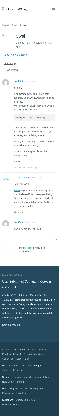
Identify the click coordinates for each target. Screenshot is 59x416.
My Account (25, 365)
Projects (14, 388)
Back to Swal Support (16, 55)
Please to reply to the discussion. (32, 249)
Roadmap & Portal (11, 354)
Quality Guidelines (25, 400)
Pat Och (18, 81)
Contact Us (7, 359)
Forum (20, 382)
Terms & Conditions (34, 354)
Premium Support (22, 377)
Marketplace (36, 388)
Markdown (7, 393)
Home (22, 349)
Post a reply (10, 63)
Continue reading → (12, 325)
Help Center (8, 382)
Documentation (41, 377)
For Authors (21, 393)
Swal (14, 25)
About (19, 359)
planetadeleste (22, 177)
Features (32, 349)
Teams (24, 388)
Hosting (43, 349)
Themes (6, 370)
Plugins (5, 25)
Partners (17, 370)
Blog (27, 359)
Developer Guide (10, 404)
